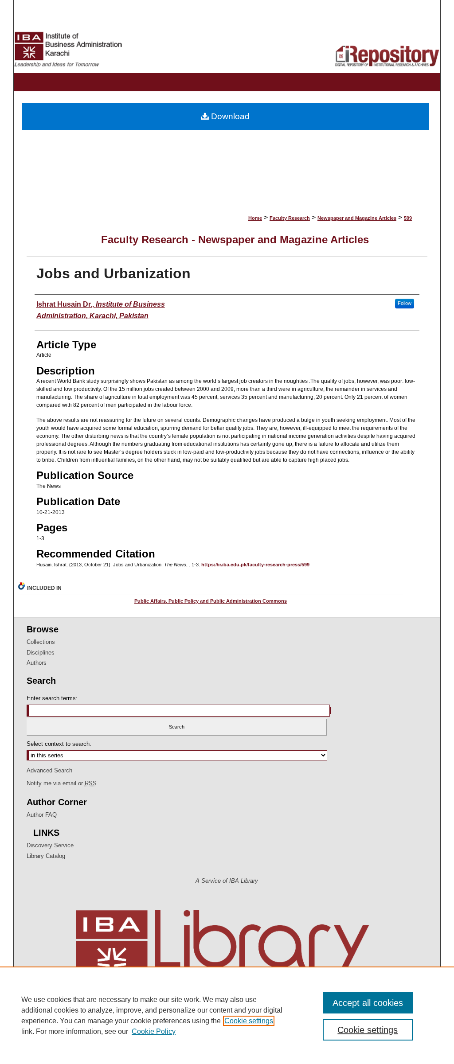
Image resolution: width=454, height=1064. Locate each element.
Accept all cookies (368, 1003)
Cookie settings (248, 1021)
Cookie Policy (154, 1031)
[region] (227, 1015)
